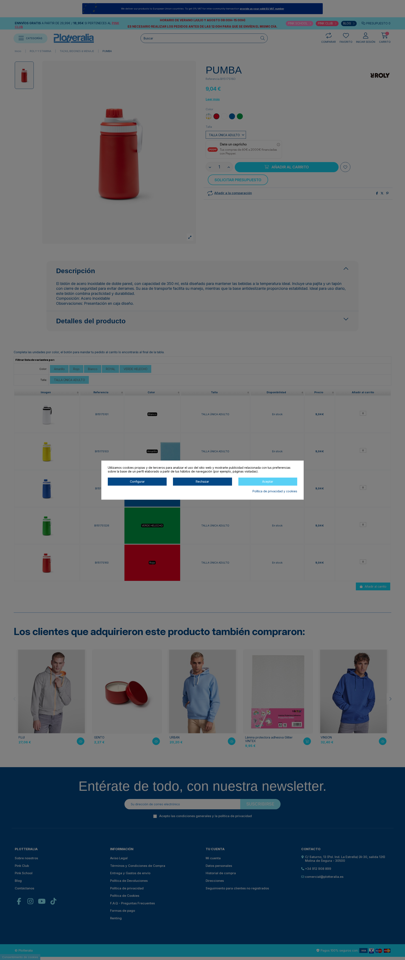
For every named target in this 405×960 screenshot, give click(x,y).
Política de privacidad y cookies (274, 491)
